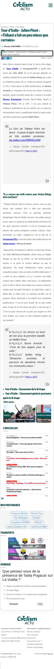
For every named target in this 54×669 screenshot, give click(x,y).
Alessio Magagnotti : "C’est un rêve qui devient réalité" (27, 437)
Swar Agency (48, 654)
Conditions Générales (35, 644)
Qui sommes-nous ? (34, 641)
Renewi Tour (36, 513)
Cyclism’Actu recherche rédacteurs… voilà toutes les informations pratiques (27, 489)
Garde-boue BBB (39, 527)
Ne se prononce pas (15, 598)
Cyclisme (4, 27)
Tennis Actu (31, 638)
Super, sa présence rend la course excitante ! (26, 586)
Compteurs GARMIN (20, 522)
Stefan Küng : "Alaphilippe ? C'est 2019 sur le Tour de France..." (27, 482)
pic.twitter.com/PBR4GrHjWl (24, 140)
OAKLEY (38, 522)
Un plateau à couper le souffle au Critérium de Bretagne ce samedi (27, 475)
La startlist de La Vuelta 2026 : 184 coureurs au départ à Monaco (27, 467)
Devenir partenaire (33, 632)
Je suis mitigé (13, 590)
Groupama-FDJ (10, 239)
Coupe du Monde (19, 513)
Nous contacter (32, 635)
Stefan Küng (9, 244)
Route (12, 27)
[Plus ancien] (2, 498)
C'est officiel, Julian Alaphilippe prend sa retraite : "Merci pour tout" (27, 458)
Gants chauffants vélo (16, 527)
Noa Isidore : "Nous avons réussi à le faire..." (27, 451)
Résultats (14, 604)
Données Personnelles (35, 647)
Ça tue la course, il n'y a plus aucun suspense (27, 594)
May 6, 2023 (31, 151)
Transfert (36, 518)
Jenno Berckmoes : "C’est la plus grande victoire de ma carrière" (27, 444)
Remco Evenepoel (12, 99)
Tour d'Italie (20, 27)
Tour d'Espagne (21, 518)
